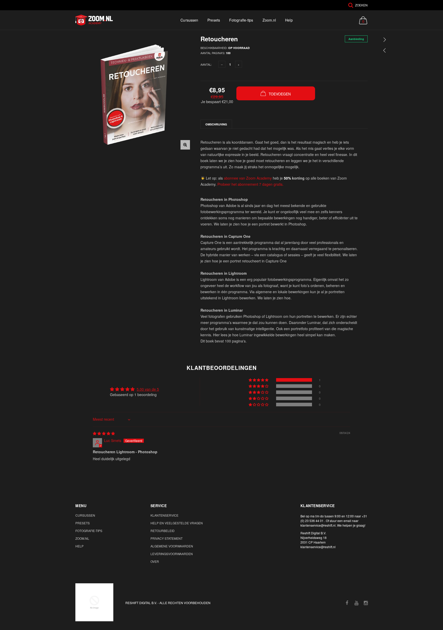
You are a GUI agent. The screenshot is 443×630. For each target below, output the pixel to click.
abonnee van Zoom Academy (248, 178)
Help (289, 20)
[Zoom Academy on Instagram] (366, 602)
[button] (259, 380)
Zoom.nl (269, 20)
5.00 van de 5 (148, 389)
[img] (104, 433)
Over (154, 561)
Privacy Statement (166, 538)
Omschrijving (216, 124)
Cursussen (189, 20)
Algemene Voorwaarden (171, 546)
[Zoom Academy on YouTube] (356, 602)
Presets (213, 20)
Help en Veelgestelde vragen (176, 523)
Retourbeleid (162, 530)
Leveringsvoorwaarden (171, 554)
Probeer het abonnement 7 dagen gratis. (250, 184)
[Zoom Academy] (94, 602)
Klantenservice (164, 515)
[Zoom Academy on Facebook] (347, 602)
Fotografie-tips (241, 20)
